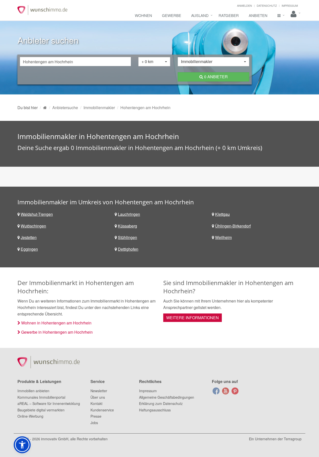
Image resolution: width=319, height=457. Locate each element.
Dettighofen (128, 249)
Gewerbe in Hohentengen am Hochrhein (57, 332)
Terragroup (293, 438)
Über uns (97, 397)
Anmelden (244, 5)
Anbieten (258, 15)
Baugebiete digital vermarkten (41, 409)
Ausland (200, 15)
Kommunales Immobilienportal (41, 397)
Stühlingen (127, 237)
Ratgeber (229, 15)
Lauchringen (129, 214)
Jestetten (29, 237)
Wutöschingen (33, 226)
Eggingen (29, 249)
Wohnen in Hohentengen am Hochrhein (56, 323)
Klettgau (222, 214)
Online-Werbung (30, 416)
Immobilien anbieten (33, 390)
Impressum (290, 5)
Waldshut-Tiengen (37, 214)
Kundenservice (102, 409)
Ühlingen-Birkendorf (233, 226)
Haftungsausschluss (155, 409)
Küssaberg (127, 226)
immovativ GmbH (54, 438)
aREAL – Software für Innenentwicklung (48, 403)
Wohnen (143, 15)
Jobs (94, 422)
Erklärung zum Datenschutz (161, 403)
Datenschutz (267, 5)
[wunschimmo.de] (45, 107)
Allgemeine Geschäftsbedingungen (166, 397)
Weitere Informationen (192, 317)
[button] (22, 445)
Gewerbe (171, 15)
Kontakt (96, 403)
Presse (95, 416)
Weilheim (223, 237)
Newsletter (98, 390)
